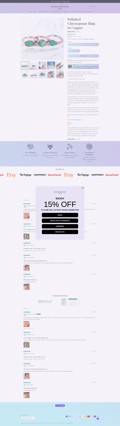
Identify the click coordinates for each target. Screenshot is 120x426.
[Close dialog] (83, 188)
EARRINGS (60, 226)
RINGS (60, 215)
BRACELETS (60, 232)
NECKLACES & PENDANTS (60, 220)
